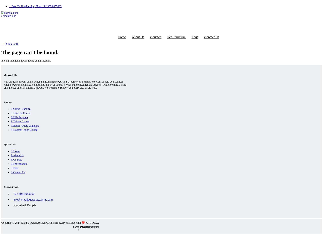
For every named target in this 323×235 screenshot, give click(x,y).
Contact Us (211, 37)
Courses (156, 37)
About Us (138, 37)
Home (122, 37)
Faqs (195, 37)
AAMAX (94, 222)
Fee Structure (176, 37)
